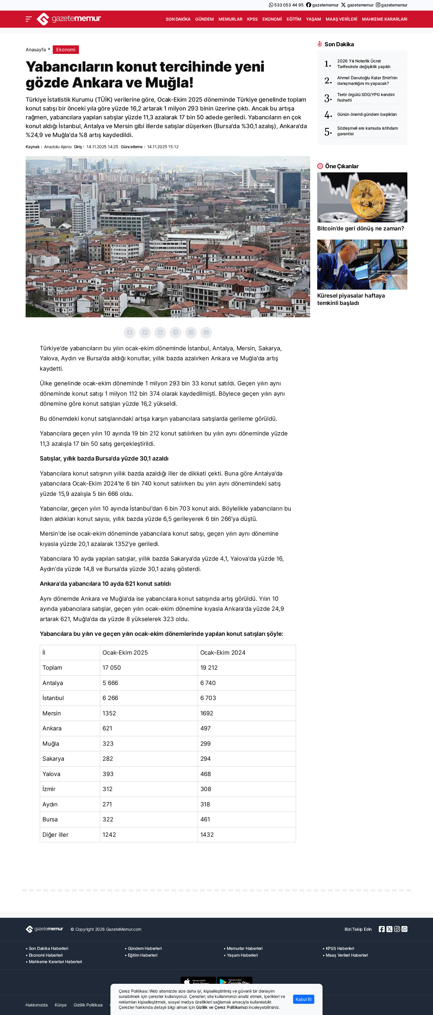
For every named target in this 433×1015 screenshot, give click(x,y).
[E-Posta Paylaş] (206, 333)
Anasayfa (36, 49)
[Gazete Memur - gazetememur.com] (69, 18)
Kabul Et (304, 999)
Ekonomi (272, 19)
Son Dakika (178, 19)
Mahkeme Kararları (384, 19)
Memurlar (230, 19)
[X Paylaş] (145, 333)
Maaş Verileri (341, 19)
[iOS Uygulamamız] (198, 982)
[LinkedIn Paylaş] (160, 333)
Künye (61, 1004)
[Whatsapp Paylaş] (191, 333)
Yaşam (313, 19)
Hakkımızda (37, 1004)
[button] (29, 19)
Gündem (204, 19)
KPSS (252, 19)
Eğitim (294, 19)
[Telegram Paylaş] (175, 333)
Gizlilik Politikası (88, 1004)
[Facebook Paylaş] (129, 333)
